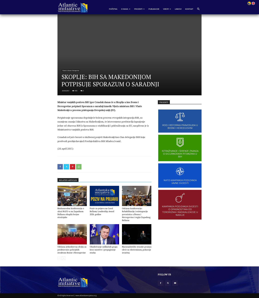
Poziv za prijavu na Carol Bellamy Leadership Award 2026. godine (102, 211)
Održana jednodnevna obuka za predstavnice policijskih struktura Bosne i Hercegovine (71, 249)
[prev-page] (59, 258)
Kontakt (189, 9)
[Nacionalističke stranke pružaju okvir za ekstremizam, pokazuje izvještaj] (136, 234)
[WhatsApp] (78, 166)
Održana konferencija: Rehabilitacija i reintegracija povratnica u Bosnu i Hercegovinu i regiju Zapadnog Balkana (136, 214)
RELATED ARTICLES (68, 180)
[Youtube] (175, 283)
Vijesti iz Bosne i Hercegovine (70, 70)
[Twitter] (66, 166)
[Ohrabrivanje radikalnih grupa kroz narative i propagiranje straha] (104, 234)
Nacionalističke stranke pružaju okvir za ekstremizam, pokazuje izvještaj (136, 249)
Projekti (138, 9)
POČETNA (113, 9)
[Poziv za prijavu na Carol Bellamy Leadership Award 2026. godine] (104, 196)
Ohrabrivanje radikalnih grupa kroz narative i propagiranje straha (103, 249)
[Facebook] (60, 166)
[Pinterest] (72, 166)
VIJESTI (166, 9)
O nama (124, 9)
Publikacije (154, 9)
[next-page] (63, 258)
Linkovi (178, 9)
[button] (198, 9)
